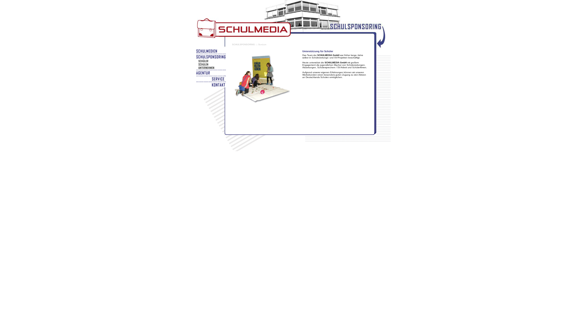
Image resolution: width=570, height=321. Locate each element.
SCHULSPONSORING (243, 44)
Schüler (262, 44)
